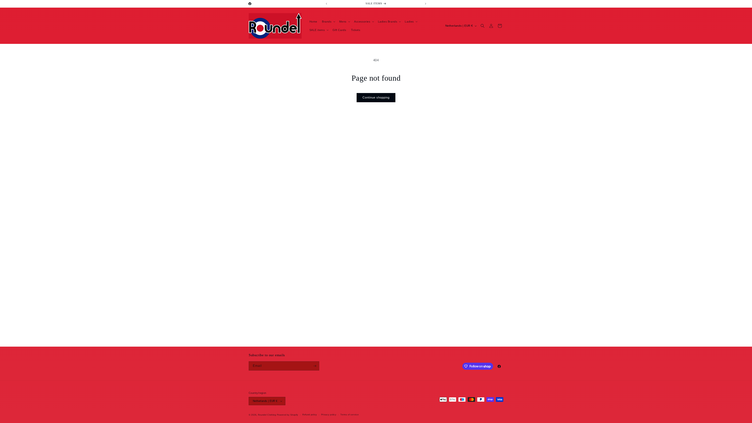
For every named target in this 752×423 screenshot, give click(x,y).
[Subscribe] (314, 366)
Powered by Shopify (287, 415)
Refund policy (309, 414)
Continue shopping (376, 97)
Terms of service (349, 414)
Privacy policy (328, 414)
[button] (328, 21)
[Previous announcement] (326, 3)
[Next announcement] (425, 3)
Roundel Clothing (267, 415)
